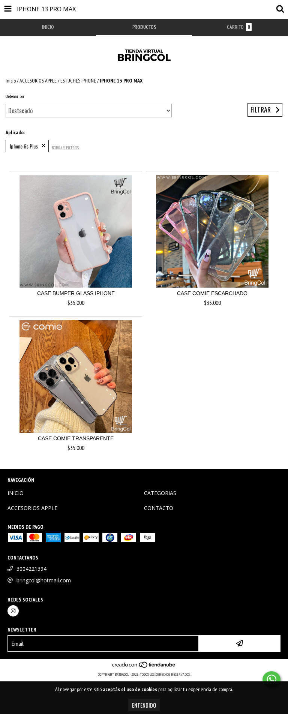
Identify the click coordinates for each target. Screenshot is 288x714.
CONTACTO (158, 508)
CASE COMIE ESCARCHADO (212, 293)
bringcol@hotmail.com (43, 580)
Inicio (11, 80)
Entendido (144, 705)
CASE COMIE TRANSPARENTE (76, 438)
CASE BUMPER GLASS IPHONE (76, 293)
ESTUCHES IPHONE (78, 80)
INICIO (16, 492)
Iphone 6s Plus (24, 146)
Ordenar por (15, 96)
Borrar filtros (65, 147)
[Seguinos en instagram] (13, 610)
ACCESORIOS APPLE (38, 80)
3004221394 (31, 568)
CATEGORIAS (160, 492)
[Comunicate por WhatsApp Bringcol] (271, 679)
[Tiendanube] (144, 666)
